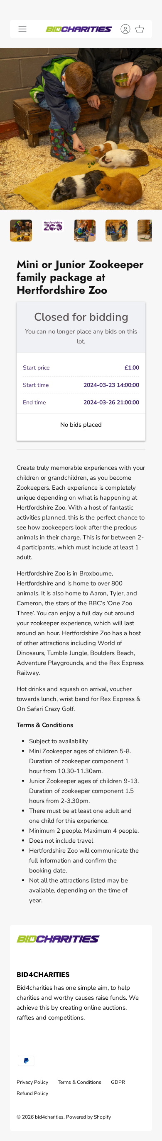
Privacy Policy (32, 1082)
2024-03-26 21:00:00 (111, 402)
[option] (81, 129)
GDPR (118, 1082)
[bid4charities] (79, 29)
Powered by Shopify (88, 1117)
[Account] (121, 29)
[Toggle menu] (22, 29)
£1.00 (132, 368)
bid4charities (49, 1117)
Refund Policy (32, 1093)
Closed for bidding (81, 317)
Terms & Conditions (79, 1082)
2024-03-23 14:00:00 (111, 385)
